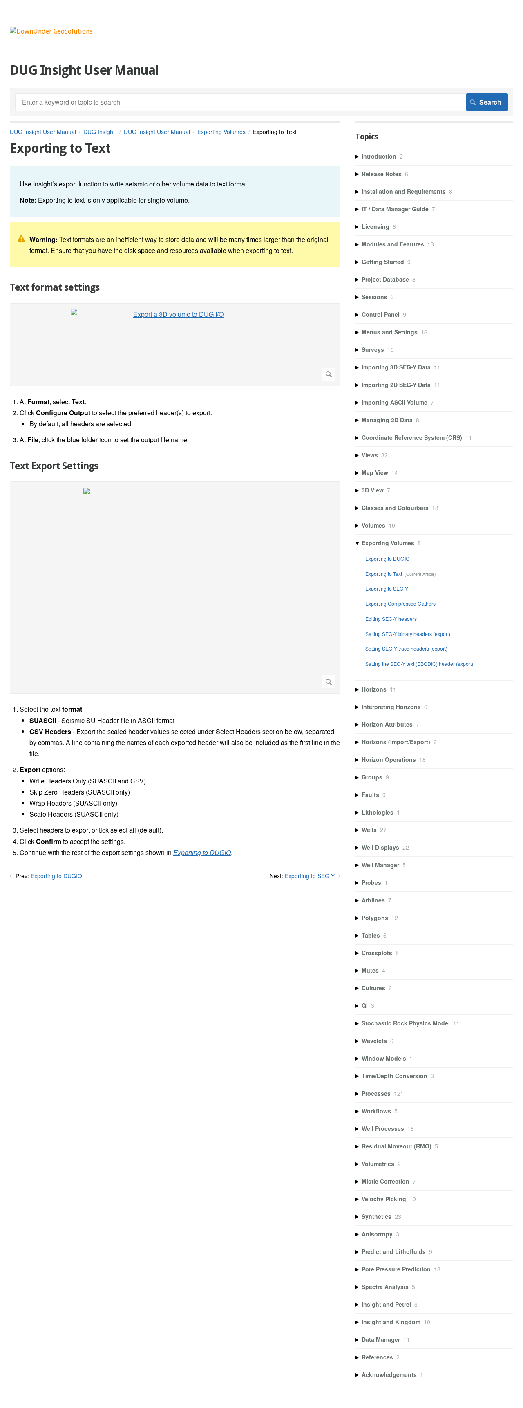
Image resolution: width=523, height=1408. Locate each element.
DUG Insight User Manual (43, 132)
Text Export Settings (54, 466)
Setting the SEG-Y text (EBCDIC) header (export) (419, 663)
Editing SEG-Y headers (391, 618)
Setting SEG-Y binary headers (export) (407, 633)
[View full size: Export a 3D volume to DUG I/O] (175, 345)
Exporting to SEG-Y (310, 876)
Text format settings (54, 287)
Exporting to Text (383, 573)
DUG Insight (99, 132)
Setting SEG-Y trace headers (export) (406, 648)
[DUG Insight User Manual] (51, 31)
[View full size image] (175, 587)
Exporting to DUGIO (56, 876)
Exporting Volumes (221, 132)
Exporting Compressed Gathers (400, 603)
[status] (175, 191)
